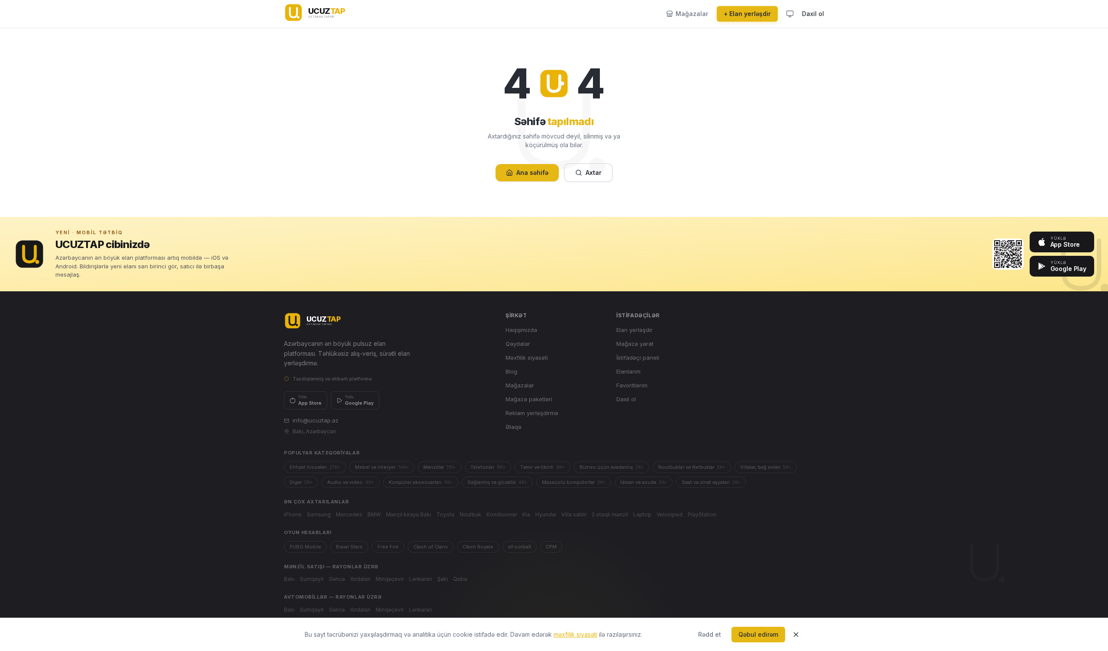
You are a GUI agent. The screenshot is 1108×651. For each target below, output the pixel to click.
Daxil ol (813, 13)
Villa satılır (573, 514)
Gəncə (337, 579)
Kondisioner (501, 514)
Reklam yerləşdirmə (532, 412)
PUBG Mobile (305, 547)
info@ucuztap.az (315, 420)
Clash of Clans (430, 547)
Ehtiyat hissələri (315, 467)
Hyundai (545, 514)
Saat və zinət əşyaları (711, 482)
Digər (301, 482)
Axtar (594, 172)
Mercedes (349, 514)
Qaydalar (518, 343)
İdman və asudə (643, 482)
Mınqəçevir (390, 579)
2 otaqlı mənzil (610, 514)
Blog (511, 371)
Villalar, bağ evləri (765, 467)
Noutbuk (470, 514)
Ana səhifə (532, 172)
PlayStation (702, 514)
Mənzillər (439, 467)
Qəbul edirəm (758, 634)
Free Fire (388, 547)
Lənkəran (420, 579)
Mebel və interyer (382, 467)
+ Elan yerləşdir (747, 13)
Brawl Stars (349, 547)
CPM (551, 547)
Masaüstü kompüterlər (574, 482)
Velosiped (670, 514)
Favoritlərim (631, 385)
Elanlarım (628, 371)
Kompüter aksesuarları (421, 482)
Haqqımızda (521, 329)
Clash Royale (478, 547)
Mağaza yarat (635, 343)
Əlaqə (514, 426)
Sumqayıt (312, 579)
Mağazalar (520, 385)
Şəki (442, 579)
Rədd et (709, 634)
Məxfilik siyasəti (527, 357)
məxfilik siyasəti (575, 634)
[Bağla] (796, 634)
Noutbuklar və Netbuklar (691, 467)
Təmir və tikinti (542, 467)
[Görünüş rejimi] (790, 14)
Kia (526, 514)
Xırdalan (360, 579)
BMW (374, 514)
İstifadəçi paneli (637, 357)
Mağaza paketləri (529, 399)
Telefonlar (488, 467)
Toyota (445, 514)
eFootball (519, 547)
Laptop (642, 514)
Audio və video (350, 482)
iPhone (293, 514)
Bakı (289, 579)
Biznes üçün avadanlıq (612, 467)
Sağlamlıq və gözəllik (497, 482)
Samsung (319, 514)
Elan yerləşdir (634, 329)
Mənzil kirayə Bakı (408, 514)
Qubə (460, 579)
